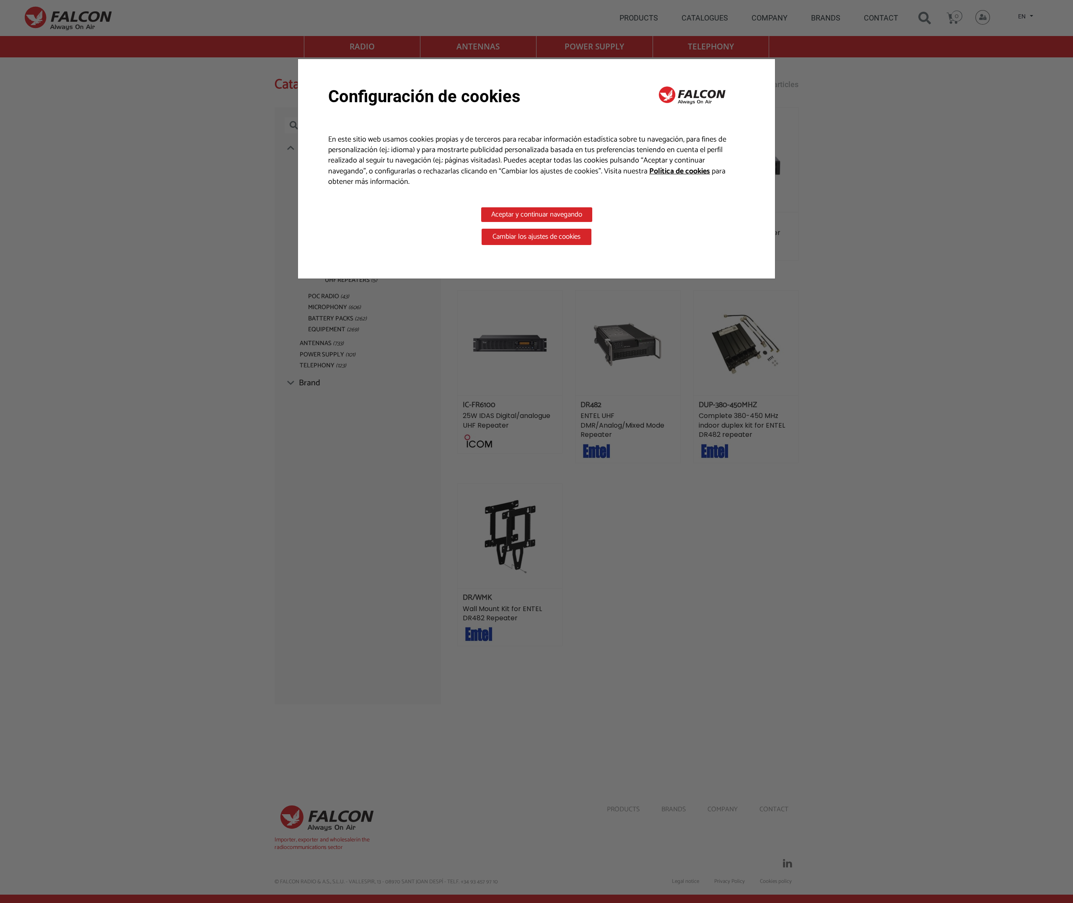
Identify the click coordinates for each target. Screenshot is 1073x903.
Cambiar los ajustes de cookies (536, 237)
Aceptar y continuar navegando (536, 214)
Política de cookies (679, 171)
